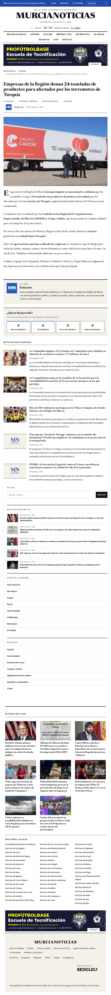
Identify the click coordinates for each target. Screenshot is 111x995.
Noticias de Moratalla (84, 852)
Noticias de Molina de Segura (17, 856)
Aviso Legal (65, 985)
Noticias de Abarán (48, 884)
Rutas (10, 604)
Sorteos (64, 3)
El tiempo (11, 630)
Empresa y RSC (64, 34)
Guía (53, 3)
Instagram (25, 957)
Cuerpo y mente (14, 669)
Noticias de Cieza (12, 868)
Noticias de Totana (13, 888)
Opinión (34, 34)
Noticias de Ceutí (47, 900)
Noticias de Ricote (83, 887)
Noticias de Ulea (82, 899)
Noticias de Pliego (83, 872)
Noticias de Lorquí (83, 856)
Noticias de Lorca (12, 852)
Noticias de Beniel (48, 892)
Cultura (48, 34)
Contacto (75, 985)
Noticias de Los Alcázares (51, 868)
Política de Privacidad (89, 985)
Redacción (19, 107)
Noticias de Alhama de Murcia (52, 848)
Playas (10, 597)
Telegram (37, 957)
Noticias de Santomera (50, 872)
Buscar (79, 3)
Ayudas (10, 649)
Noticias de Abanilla (83, 860)
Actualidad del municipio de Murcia (20, 844)
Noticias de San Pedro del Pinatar (19, 900)
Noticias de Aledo (82, 895)
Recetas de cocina (15, 662)
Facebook (13, 957)
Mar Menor (12, 591)
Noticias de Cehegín (48, 864)
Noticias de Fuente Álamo (51, 876)
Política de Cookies (50, 985)
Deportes (44, 39)
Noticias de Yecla (12, 872)
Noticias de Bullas (48, 888)
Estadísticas (68, 957)
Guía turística (13, 584)
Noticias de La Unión (49, 856)
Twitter (56, 957)
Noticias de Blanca (83, 864)
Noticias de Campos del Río (87, 883)
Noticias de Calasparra (50, 896)
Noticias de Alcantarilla (15, 860)
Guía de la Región (16, 948)
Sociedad (99, 34)
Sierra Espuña (13, 610)
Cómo (10, 688)
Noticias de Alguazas (84, 848)
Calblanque (12, 617)
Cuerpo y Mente (44, 948)
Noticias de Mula (47, 860)
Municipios (12, 623)
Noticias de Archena (48, 852)
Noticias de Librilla (83, 868)
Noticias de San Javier (14, 884)
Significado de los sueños (19, 675)
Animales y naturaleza (17, 682)
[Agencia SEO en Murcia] (87, 967)
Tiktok (47, 957)
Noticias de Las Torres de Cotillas (54, 844)
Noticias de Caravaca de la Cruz (18, 892)
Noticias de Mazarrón (14, 864)
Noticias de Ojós (82, 903)
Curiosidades (13, 656)
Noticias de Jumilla (13, 896)
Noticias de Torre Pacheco (16, 880)
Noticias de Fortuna (83, 844)
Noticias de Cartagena (14, 848)
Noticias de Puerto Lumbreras (53, 880)
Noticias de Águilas (13, 876)
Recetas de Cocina (62, 948)
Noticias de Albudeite (84, 891)
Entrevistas (83, 34)
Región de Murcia (17, 34)
